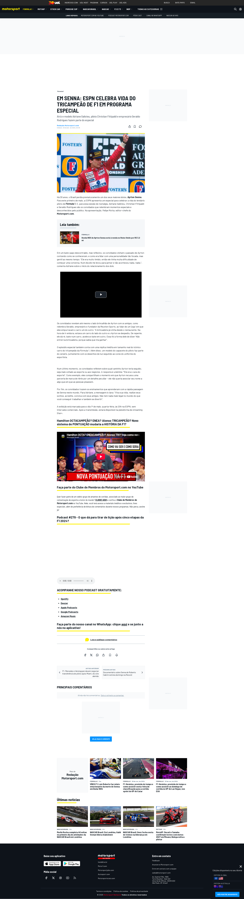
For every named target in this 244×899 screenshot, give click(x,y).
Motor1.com (102, 866)
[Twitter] (91, 655)
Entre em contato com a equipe (164, 869)
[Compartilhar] (129, 126)
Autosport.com (104, 874)
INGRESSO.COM (71, 3)
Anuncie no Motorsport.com (162, 864)
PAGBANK (94, 3)
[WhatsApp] (97, 655)
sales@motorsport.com (161, 873)
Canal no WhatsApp (154, 15)
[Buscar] (235, 9)
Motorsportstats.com (106, 878)
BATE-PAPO (180, 3)
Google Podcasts (69, 611)
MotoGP (41, 9)
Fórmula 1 (27, 9)
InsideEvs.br (102, 862)
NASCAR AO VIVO (172, 15)
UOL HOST (84, 3)
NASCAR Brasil (89, 9)
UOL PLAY (113, 3)
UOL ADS (122, 3)
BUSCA (167, 3)
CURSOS (103, 3)
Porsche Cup (71, 9)
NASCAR (105, 9)
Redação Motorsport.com (68, 125)
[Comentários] (141, 126)
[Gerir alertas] (116, 655)
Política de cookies (120, 891)
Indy (128, 9)
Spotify (64, 599)
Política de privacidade (139, 891)
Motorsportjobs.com (106, 870)
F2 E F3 (117, 9)
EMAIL (192, 3)
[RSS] (74, 877)
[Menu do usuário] (240, 9)
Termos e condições (103, 891)
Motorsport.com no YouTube (92, 15)
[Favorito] (134, 126)
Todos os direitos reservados (134, 895)
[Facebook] (85, 655)
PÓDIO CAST (137, 15)
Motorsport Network (112, 895)
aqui (124, 624)
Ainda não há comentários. (101, 695)
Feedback (156, 860)
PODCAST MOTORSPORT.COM (118, 15)
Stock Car (55, 9)
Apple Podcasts (69, 607)
